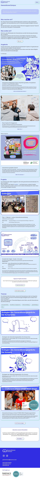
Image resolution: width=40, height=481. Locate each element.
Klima (2, 306)
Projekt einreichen (19, 285)
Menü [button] (37, 2)
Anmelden (19, 438)
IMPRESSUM (5, 465)
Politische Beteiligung (26, 304)
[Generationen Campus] (5, 2)
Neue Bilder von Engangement (15, 304)
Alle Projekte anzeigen (19, 290)
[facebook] (7, 455)
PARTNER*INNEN (6, 462)
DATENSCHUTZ (6, 464)
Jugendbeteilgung (35, 304)
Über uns (19, 41)
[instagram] (3, 455)
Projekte (16, 184)
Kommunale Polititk (4, 304)
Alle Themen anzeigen (19, 423)
